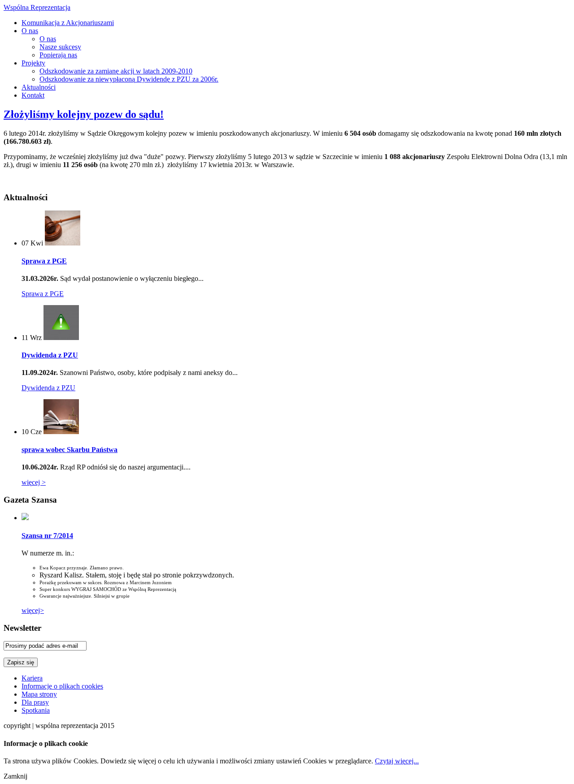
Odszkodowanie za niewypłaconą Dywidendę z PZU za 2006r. (128, 79)
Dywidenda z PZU (50, 355)
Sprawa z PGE (44, 261)
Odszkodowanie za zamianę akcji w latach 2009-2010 (115, 71)
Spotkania (36, 710)
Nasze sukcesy (60, 47)
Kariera (32, 678)
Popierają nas (58, 55)
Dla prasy (35, 702)
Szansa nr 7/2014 (47, 535)
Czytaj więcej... (397, 761)
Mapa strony (39, 694)
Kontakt (33, 95)
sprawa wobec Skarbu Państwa (69, 449)
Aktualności (39, 87)
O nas (30, 30)
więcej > (34, 482)
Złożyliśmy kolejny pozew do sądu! (84, 114)
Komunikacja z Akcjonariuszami (68, 22)
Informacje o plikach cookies (62, 686)
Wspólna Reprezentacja (37, 7)
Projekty (33, 63)
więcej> (33, 610)
